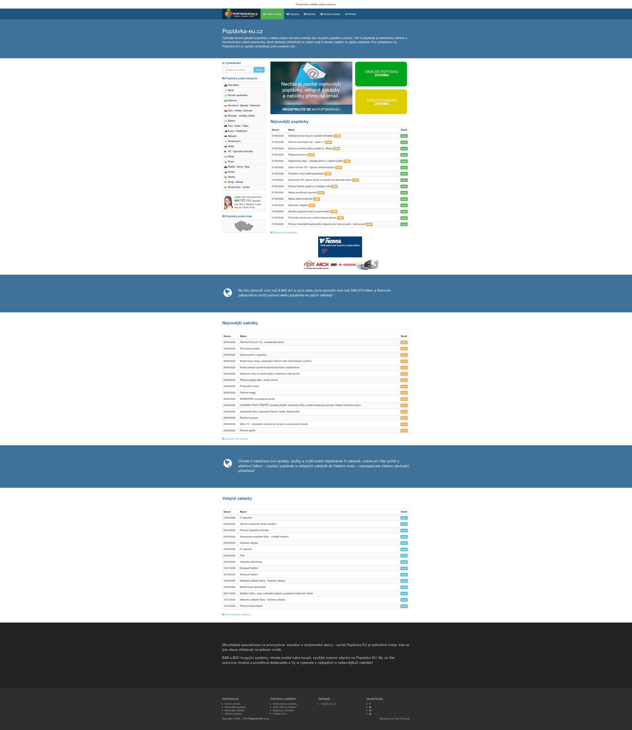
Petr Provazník (402, 718)
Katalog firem (280, 713)
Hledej (259, 69)
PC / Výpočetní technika (240, 151)
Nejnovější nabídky (234, 710)
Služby (231, 171)
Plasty (230, 156)
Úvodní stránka (273, 14)
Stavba (231, 176)
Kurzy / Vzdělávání (237, 130)
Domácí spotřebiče (237, 95)
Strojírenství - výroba (238, 187)
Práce (230, 161)
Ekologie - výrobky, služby (241, 115)
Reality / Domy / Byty (238, 166)
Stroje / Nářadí (235, 181)
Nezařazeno (234, 141)
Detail (404, 135)
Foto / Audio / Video (238, 125)
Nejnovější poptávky (235, 707)
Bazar (230, 90)
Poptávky (294, 14)
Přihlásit (351, 14)
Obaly (230, 146)
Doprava (232, 100)
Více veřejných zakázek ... (238, 614)
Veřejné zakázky (331, 14)
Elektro (231, 120)
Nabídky (311, 14)
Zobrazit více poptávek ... (286, 232)
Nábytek (232, 136)
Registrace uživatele (283, 710)
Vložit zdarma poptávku (285, 703)
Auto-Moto (233, 85)
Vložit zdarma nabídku (284, 707)
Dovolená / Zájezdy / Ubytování (244, 105)
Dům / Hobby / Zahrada (239, 110)
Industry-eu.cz (328, 703)
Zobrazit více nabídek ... (237, 438)
